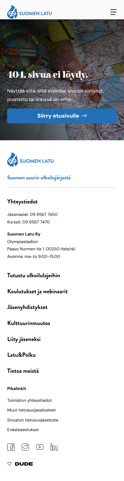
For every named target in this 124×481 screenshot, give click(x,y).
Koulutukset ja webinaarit (37, 291)
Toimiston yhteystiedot (29, 400)
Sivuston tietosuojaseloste (32, 420)
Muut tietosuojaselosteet (31, 410)
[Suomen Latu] (29, 17)
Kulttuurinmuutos (28, 323)
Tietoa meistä (23, 370)
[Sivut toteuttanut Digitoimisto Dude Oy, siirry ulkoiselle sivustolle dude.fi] (20, 465)
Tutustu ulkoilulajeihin (33, 275)
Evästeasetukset (23, 430)
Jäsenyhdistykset (27, 307)
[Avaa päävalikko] (113, 12)
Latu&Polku (21, 354)
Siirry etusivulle (58, 115)
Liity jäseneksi (24, 339)
